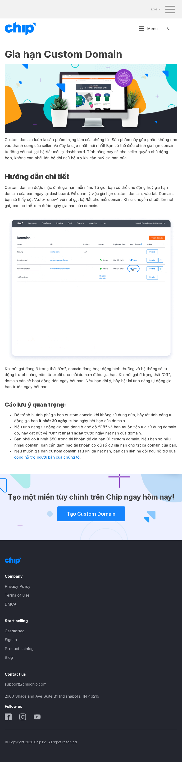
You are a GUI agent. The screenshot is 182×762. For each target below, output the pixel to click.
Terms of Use (17, 595)
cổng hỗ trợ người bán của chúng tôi (47, 457)
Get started (14, 631)
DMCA (11, 604)
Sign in (11, 639)
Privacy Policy (17, 586)
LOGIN (156, 9)
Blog (9, 657)
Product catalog (19, 648)
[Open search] (169, 28)
